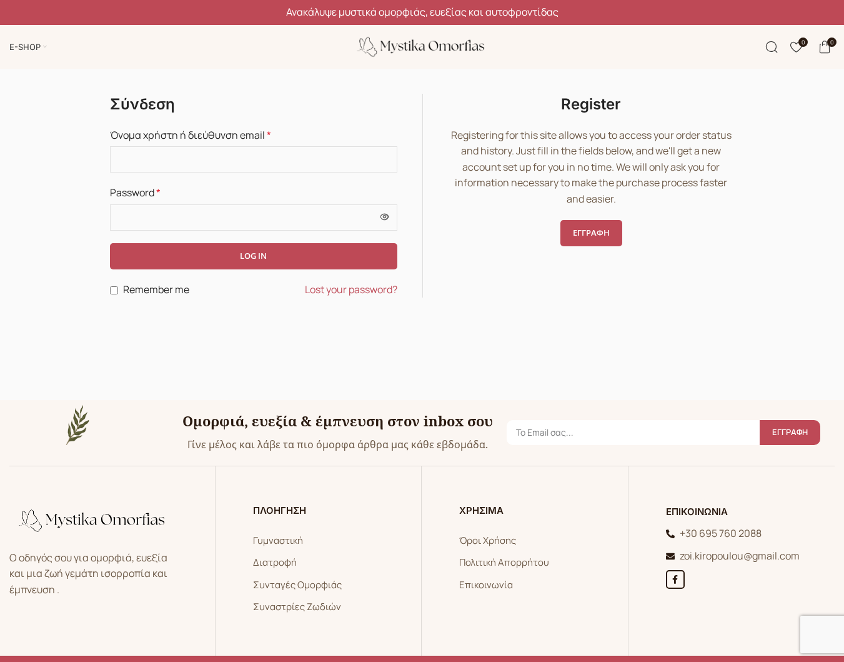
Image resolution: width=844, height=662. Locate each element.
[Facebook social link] (675, 579)
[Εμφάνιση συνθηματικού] (384, 217)
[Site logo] (422, 46)
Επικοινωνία (486, 584)
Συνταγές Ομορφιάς (297, 584)
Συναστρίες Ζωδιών (297, 606)
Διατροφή (275, 562)
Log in (253, 255)
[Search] (771, 46)
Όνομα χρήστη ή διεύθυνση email (190, 135)
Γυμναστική (278, 540)
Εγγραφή (591, 232)
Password (135, 192)
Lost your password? (351, 289)
